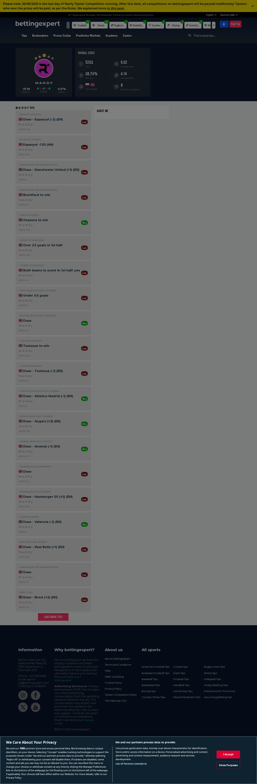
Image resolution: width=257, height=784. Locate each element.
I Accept (228, 754)
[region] (128, 760)
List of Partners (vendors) (131, 763)
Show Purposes (228, 765)
